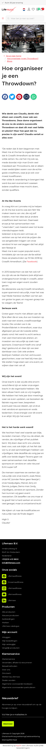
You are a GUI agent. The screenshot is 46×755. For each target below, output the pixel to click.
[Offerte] (37, 9)
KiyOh (18, 745)
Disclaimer (6, 736)
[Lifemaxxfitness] (4, 576)
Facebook (32, 261)
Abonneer (8, 724)
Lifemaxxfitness (14, 576)
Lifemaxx (12, 600)
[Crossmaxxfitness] (4, 582)
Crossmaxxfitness (15, 582)
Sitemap (5, 740)
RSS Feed (13, 740)
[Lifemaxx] (4, 600)
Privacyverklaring (18, 736)
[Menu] (3, 18)
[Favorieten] (33, 9)
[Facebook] (5, 97)
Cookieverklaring (33, 736)
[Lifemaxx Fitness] (13, 10)
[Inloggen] (29, 9)
